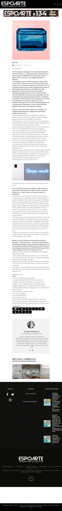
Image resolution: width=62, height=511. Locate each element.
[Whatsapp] (35, 308)
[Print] (15, 312)
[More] (28, 312)
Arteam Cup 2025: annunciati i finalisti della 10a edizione (56, 439)
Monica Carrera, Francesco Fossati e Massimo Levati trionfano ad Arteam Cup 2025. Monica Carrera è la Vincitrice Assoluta (56, 402)
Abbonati (43, 466)
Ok (31, 508)
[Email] (41, 308)
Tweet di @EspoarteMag (30, 401)
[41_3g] (31, 181)
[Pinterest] (28, 308)
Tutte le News (8, 466)
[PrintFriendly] (22, 312)
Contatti (20, 466)
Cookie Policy (32, 468)
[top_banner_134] (31, 11)
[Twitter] (22, 308)
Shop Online (31, 466)
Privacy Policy (55, 466)
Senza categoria (17, 68)
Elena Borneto (18, 65)
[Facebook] (15, 308)
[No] (60, 507)
